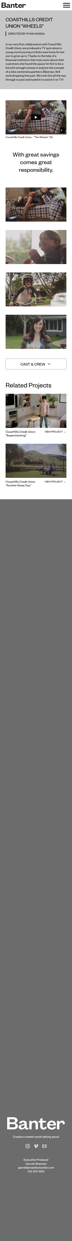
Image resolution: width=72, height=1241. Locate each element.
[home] (14, 5)
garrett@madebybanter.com (36, 1168)
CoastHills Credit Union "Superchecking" (20, 434)
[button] (66, 5)
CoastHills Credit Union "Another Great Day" (20, 484)
